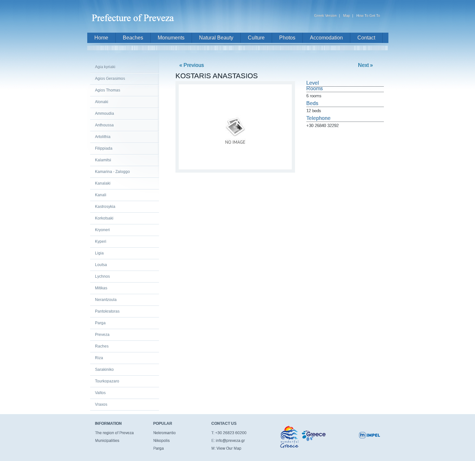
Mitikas (101, 288)
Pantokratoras (107, 311)
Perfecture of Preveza (134, 15)
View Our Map (228, 448)
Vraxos (101, 404)
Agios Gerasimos (110, 78)
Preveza (102, 334)
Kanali (100, 195)
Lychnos (102, 276)
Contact (366, 37)
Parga (100, 323)
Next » (365, 65)
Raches (102, 346)
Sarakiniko (104, 369)
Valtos (100, 393)
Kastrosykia (105, 206)
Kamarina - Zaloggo (112, 171)
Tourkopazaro (107, 381)
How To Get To (368, 15)
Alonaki (101, 102)
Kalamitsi (103, 160)
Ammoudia (104, 113)
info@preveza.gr (230, 440)
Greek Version (325, 15)
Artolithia (103, 136)
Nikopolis (161, 440)
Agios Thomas (107, 90)
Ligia (99, 253)
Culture (256, 37)
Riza (99, 358)
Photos (287, 37)
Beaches (133, 37)
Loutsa (101, 265)
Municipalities (107, 440)
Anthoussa (104, 125)
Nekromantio (164, 433)
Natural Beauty (216, 37)
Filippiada (103, 148)
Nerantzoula (106, 299)
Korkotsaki (104, 218)
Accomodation (326, 37)
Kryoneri (102, 230)
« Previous (191, 65)
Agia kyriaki (105, 67)
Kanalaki (103, 183)
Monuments (171, 37)
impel (369, 435)
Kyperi (100, 241)
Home (101, 37)
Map (346, 15)
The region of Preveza (114, 433)
